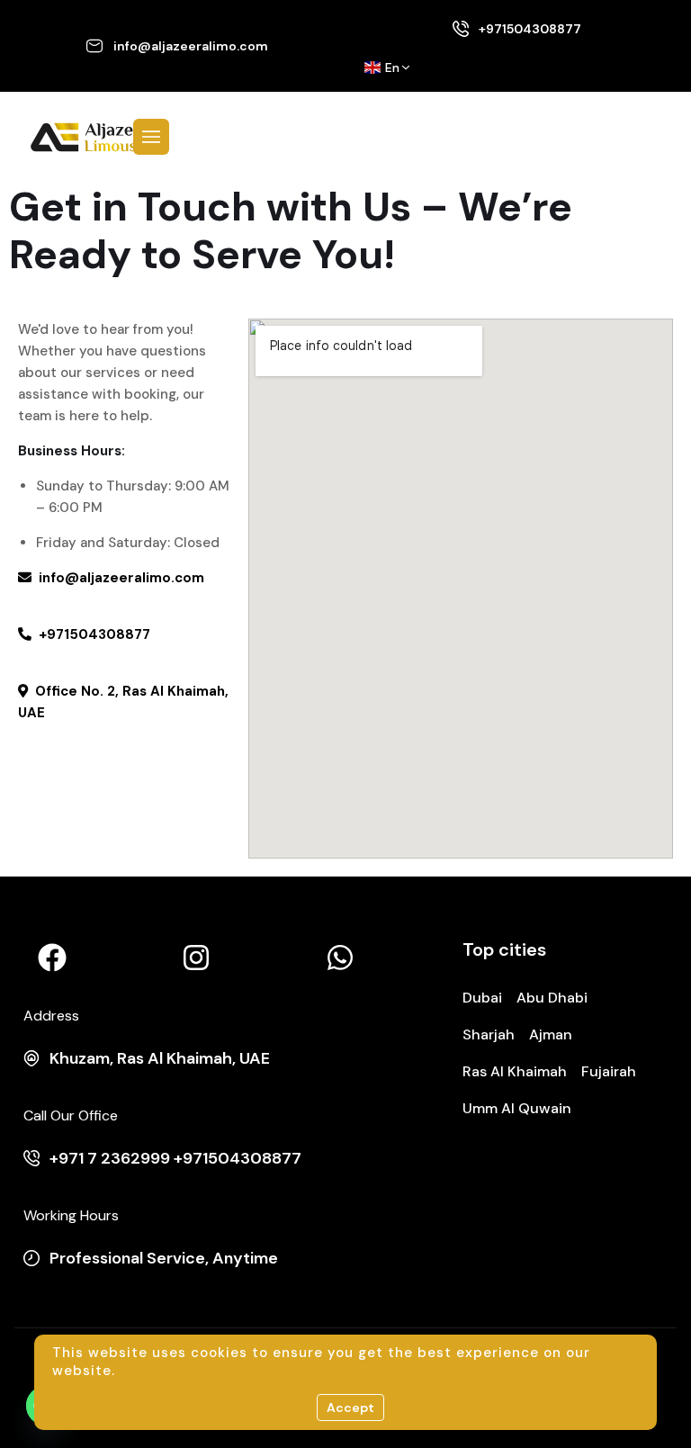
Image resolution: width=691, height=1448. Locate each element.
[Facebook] (52, 957)
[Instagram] (196, 957)
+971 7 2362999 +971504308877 (175, 1158)
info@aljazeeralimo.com (190, 46)
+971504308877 (530, 29)
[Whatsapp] (340, 957)
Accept (350, 1407)
